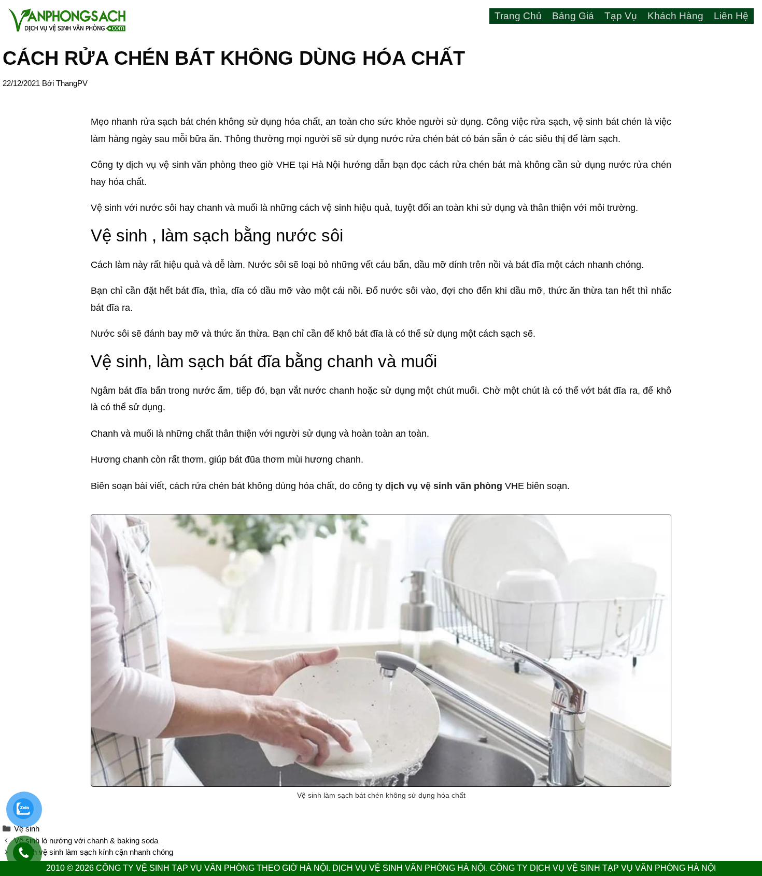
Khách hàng (675, 15)
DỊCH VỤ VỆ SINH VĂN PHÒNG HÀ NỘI (409, 868)
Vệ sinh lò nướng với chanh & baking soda (86, 840)
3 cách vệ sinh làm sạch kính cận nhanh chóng (93, 852)
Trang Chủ (518, 15)
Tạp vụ (620, 15)
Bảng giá (573, 15)
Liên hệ (731, 15)
